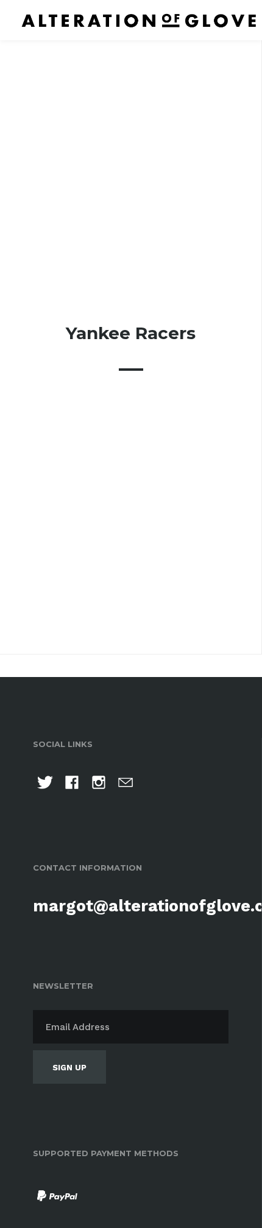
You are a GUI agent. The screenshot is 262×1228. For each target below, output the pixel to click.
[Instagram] (99, 784)
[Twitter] (45, 784)
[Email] (125, 784)
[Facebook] (72, 784)
